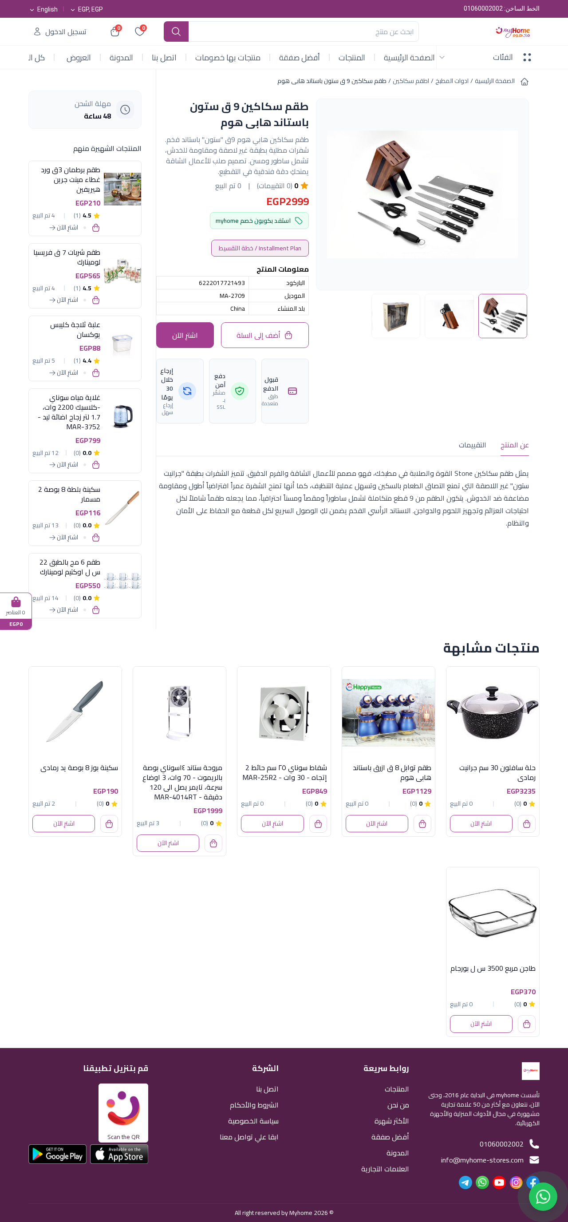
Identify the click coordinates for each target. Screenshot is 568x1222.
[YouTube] (499, 1182)
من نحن (398, 1104)
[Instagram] (516, 1182)
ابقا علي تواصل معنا (249, 1136)
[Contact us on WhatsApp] (543, 1194)
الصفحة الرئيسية (409, 57)
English (47, 9)
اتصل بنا (164, 57)
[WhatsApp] (482, 1182)
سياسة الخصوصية (253, 1120)
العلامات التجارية (385, 1168)
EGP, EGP (90, 9)
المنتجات (352, 57)
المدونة (121, 57)
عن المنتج (515, 444)
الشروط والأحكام (254, 1104)
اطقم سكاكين (411, 80)
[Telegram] (465, 1182)
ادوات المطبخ (452, 80)
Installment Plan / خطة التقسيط (260, 248)
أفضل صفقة (299, 57)
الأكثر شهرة (392, 1120)
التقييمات (472, 444)
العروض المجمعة (77, 58)
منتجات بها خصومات (227, 57)
